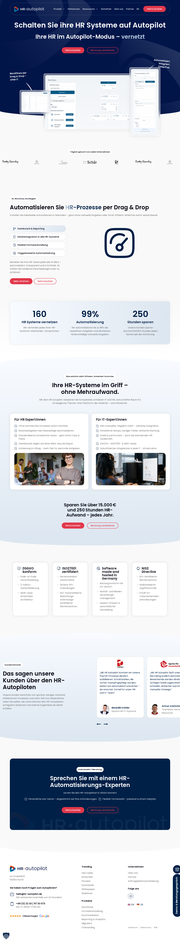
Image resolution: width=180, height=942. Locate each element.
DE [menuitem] (141, 904)
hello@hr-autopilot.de (29, 894)
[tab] (38, 228)
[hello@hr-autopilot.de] (12, 894)
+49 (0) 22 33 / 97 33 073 (30, 903)
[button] (59, 9)
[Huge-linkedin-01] (131, 896)
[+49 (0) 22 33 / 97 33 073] (12, 904)
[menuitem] (138, 9)
